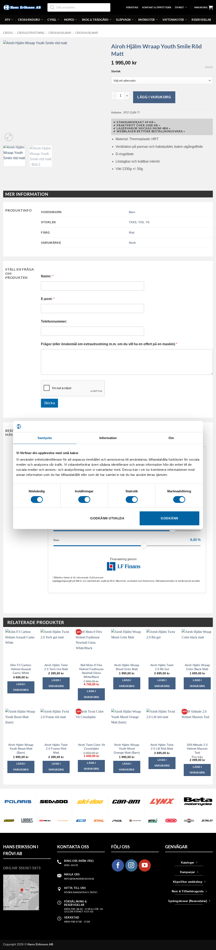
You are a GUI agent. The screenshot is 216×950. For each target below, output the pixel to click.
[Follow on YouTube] (145, 865)
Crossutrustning (31, 32)
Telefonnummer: (54, 321)
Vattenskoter (173, 19)
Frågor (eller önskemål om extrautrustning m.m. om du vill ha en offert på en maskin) (109, 344)
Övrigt (179, 7)
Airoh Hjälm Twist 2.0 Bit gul (161, 667)
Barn (132, 212)
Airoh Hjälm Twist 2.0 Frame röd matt (56, 748)
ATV (7, 19)
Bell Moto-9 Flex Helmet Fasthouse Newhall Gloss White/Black (91, 671)
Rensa (209, 67)
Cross (8, 32)
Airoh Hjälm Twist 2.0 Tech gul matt (56, 667)
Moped (69, 19)
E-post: (48, 299)
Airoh (132, 242)
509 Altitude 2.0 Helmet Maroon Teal (197, 748)
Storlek (115, 71)
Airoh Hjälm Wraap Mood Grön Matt (126, 667)
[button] (203, 7)
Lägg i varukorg (154, 97)
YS (147, 222)
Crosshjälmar (60, 32)
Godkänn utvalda (107, 518)
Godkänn (169, 518)
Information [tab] (108, 437)
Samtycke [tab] (45, 437)
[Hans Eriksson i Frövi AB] (22, 7)
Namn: (47, 276)
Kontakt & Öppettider (156, 7)
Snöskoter (146, 19)
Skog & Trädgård (95, 19)
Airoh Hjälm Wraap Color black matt (197, 667)
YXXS (132, 222)
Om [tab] (171, 437)
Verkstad (132, 7)
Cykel (51, 19)
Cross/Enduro (29, 19)
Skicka (49, 403)
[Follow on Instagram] (131, 865)
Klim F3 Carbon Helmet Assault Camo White (20, 669)
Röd (131, 232)
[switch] (84, 499)
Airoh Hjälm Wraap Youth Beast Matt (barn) (20, 748)
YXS (141, 222)
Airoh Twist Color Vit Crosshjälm (91, 746)
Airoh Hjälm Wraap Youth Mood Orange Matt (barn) (127, 748)
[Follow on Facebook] (118, 865)
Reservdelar (201, 19)
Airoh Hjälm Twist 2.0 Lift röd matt (161, 746)
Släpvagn (123, 19)
